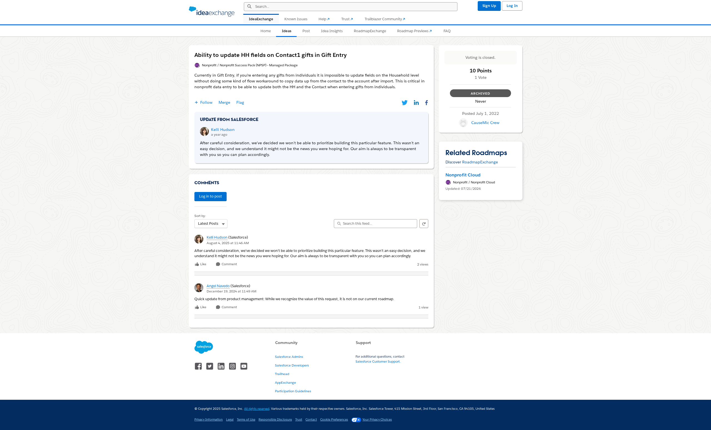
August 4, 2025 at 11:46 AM (228, 243)
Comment (229, 264)
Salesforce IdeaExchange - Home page (211, 11)
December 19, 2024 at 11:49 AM (231, 291)
